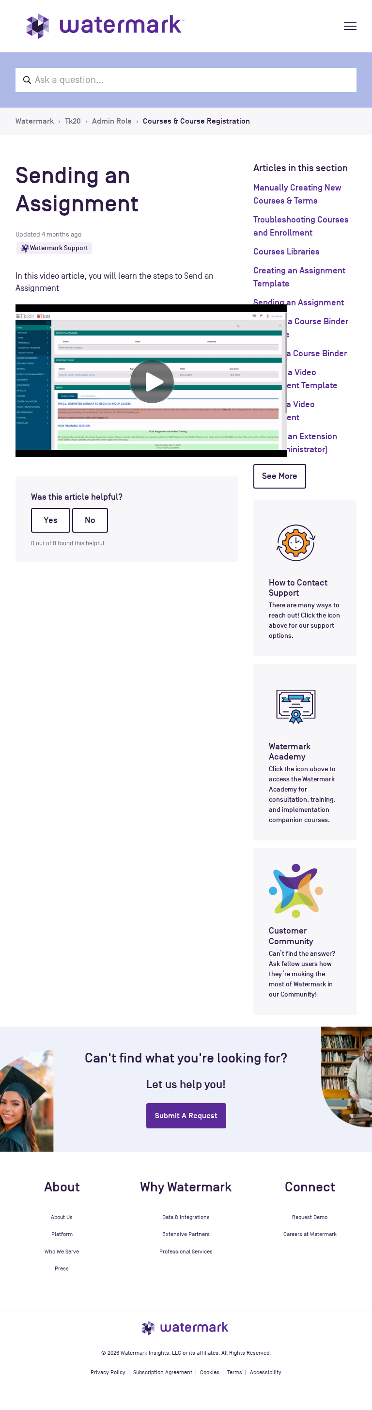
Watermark (35, 121)
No (90, 520)
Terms (234, 1372)
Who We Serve (62, 1251)
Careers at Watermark (310, 1234)
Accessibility (265, 1372)
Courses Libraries (286, 251)
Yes (51, 520)
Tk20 (73, 121)
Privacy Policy (108, 1372)
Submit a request (186, 1116)
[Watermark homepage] (105, 26)
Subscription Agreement (162, 1372)
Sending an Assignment (298, 302)
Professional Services (186, 1251)
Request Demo (309, 1217)
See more (279, 476)
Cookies (209, 1372)
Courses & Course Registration (196, 121)
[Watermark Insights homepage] (186, 1328)
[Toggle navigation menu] (350, 26)
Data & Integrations (186, 1217)
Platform (62, 1234)
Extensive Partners (186, 1234)
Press (62, 1268)
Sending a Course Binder (300, 353)
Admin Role (112, 121)
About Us (62, 1217)
